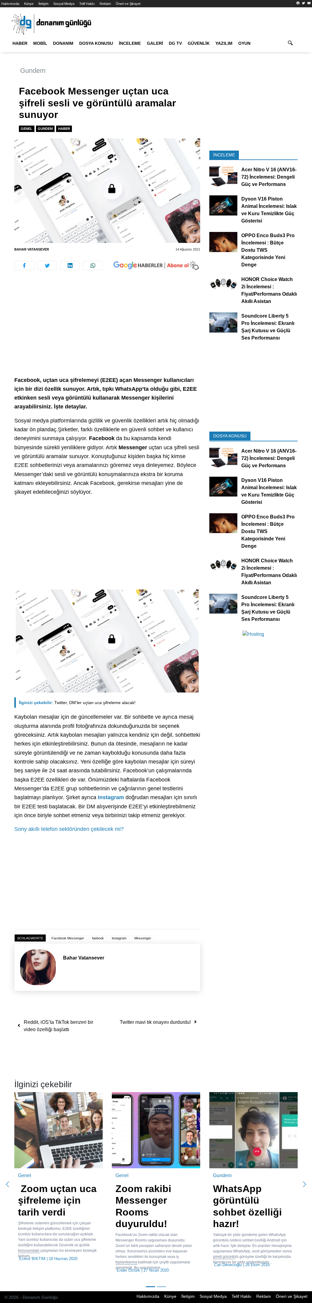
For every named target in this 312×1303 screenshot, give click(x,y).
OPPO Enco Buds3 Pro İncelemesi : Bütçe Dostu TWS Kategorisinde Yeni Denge (268, 250)
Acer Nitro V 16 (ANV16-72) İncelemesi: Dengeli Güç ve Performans (268, 177)
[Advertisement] (107, 330)
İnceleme (130, 43)
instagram (119, 938)
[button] (7, 1184)
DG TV (175, 43)
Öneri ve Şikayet (128, 3)
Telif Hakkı (87, 3)
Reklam (105, 3)
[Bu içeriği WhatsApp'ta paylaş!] (92, 265)
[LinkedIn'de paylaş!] (70, 265)
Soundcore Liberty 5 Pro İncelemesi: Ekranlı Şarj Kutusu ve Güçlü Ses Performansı (267, 326)
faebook (98, 938)
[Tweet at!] (47, 265)
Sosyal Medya (63, 3)
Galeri (155, 43)
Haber (19, 43)
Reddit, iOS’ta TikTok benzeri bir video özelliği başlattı (58, 1026)
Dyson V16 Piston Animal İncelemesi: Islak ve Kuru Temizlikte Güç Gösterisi (269, 209)
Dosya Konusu (96, 43)
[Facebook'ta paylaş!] (24, 265)
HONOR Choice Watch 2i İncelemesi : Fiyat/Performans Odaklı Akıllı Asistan (269, 290)
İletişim (43, 3)
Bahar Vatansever (31, 249)
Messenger (142, 938)
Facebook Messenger (67, 938)
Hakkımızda (10, 3)
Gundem (32, 70)
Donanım (63, 43)
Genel (26, 128)
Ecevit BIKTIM (32, 1258)
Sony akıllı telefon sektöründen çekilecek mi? (69, 829)
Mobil (40, 43)
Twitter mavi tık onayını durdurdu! (155, 1022)
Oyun (244, 43)
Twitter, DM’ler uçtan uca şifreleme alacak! (77, 702)
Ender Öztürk (128, 1270)
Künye (29, 3)
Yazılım (223, 43)
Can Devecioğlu (228, 1264)
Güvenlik (199, 43)
